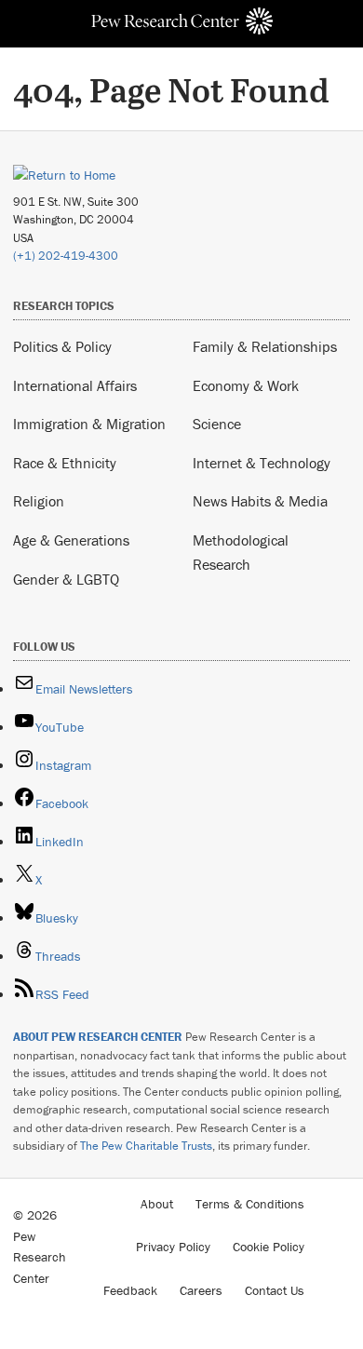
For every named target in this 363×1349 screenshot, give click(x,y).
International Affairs (75, 385)
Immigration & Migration (89, 423)
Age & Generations (71, 540)
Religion (38, 501)
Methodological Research (241, 552)
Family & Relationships (265, 346)
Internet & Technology (261, 462)
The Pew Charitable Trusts (146, 1145)
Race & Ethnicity (64, 462)
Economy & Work (246, 385)
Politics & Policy (62, 346)
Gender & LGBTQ (66, 579)
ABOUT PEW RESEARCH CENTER (97, 1037)
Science (217, 423)
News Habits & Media (260, 501)
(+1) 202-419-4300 (65, 255)
